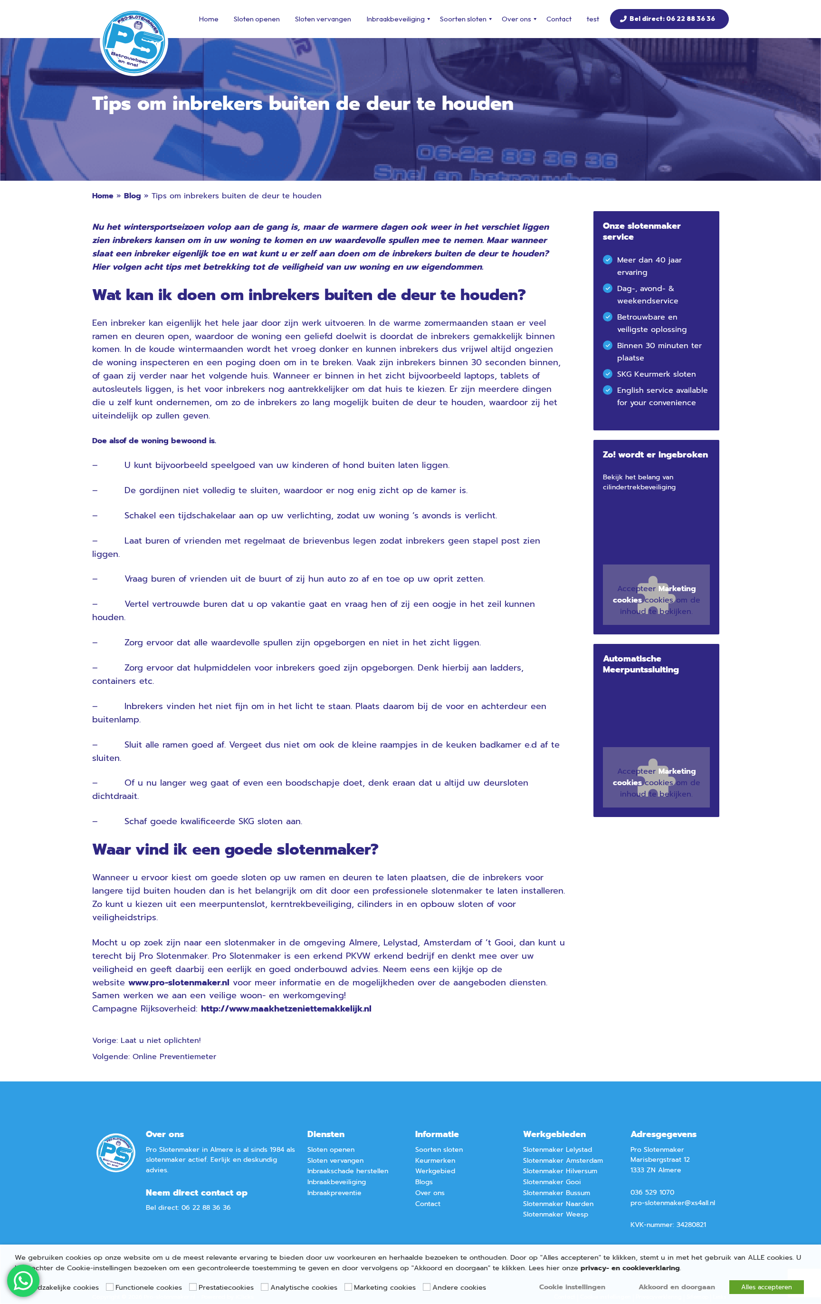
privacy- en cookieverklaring (630, 1268)
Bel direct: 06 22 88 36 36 (672, 18)
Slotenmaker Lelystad (557, 1150)
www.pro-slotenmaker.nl (178, 982)
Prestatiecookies (226, 1287)
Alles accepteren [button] (766, 1287)
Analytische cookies (303, 1287)
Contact (559, 18)
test (593, 18)
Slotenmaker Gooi (552, 1182)
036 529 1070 (652, 1192)
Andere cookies (459, 1287)
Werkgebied (435, 1171)
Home (209, 18)
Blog (132, 196)
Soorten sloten (463, 18)
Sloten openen (257, 18)
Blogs (424, 1182)
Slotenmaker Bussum (556, 1193)
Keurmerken (435, 1161)
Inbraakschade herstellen (347, 1171)
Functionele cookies (148, 1287)
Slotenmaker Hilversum (560, 1171)
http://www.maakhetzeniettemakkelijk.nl (286, 1008)
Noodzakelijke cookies (61, 1287)
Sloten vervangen (323, 18)
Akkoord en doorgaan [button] (677, 1287)
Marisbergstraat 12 (660, 1160)
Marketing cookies (385, 1287)
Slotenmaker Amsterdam (563, 1161)
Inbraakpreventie (334, 1193)
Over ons (516, 18)
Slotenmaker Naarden (558, 1204)
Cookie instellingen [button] (572, 1287)
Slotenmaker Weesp (555, 1214)
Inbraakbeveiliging (395, 18)
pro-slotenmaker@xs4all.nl (672, 1203)
